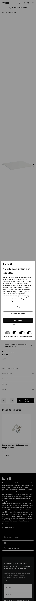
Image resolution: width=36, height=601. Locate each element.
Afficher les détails (18, 324)
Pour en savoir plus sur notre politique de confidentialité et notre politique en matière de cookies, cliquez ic (17, 299)
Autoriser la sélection (18, 313)
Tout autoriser (18, 320)
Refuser (18, 307)
